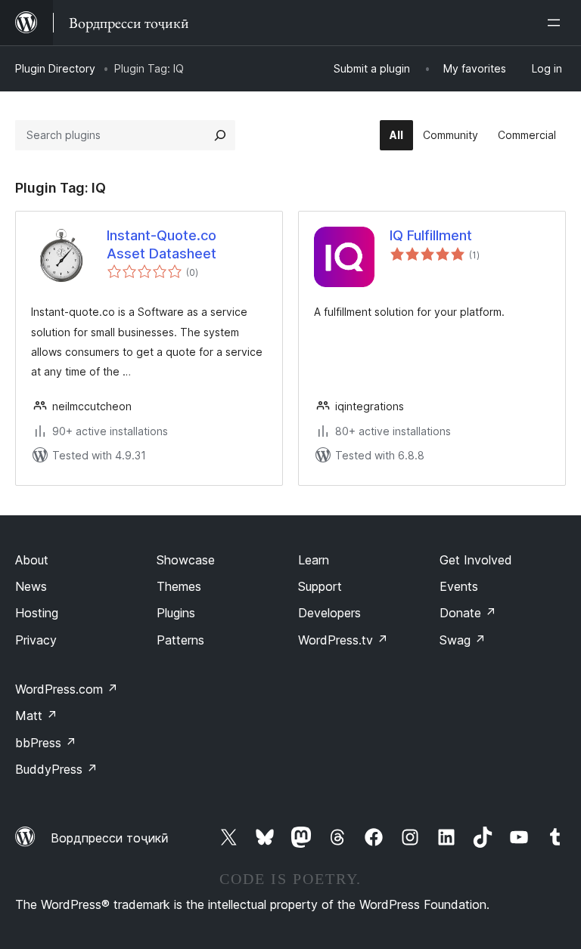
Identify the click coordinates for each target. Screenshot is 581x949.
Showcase (186, 559)
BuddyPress (56, 769)
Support (320, 586)
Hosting (36, 612)
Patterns (180, 640)
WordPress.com (66, 689)
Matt (36, 715)
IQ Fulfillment (431, 235)
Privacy (36, 640)
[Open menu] (557, 22)
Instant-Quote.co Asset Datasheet (161, 244)
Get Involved (476, 559)
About (31, 559)
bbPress (45, 742)
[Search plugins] (220, 135)
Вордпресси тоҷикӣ (110, 837)
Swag (463, 640)
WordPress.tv (343, 640)
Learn (313, 559)
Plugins (176, 612)
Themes (179, 586)
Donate (468, 612)
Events (459, 586)
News (31, 586)
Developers (329, 612)
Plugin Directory (55, 68)
